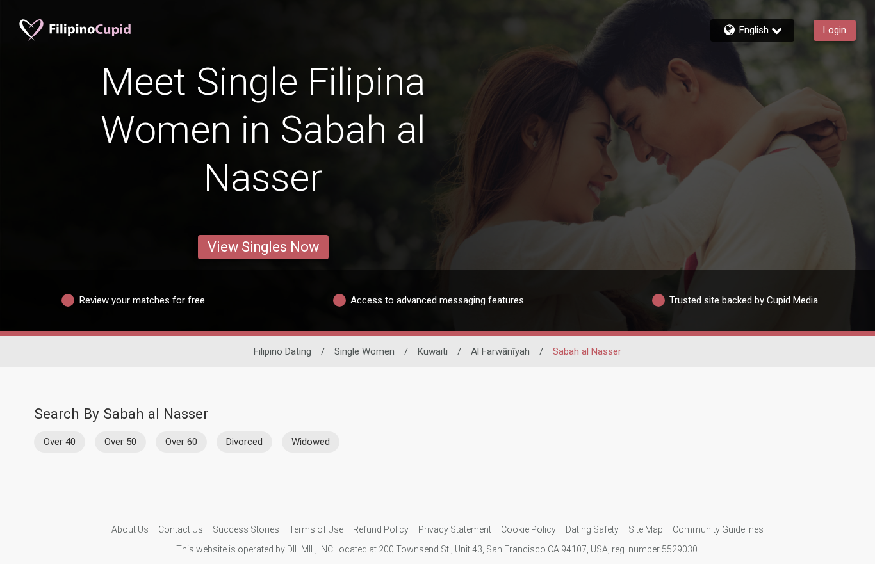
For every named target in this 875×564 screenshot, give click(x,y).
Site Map (645, 529)
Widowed (310, 441)
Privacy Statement (454, 529)
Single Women (364, 351)
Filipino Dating (282, 351)
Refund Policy (381, 529)
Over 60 (181, 441)
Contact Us (180, 529)
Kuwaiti (433, 351)
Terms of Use (316, 529)
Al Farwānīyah (500, 351)
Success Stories (246, 529)
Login (834, 30)
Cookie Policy (528, 529)
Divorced (244, 441)
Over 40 (60, 441)
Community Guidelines (718, 529)
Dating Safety (592, 529)
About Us (130, 529)
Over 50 (120, 441)
